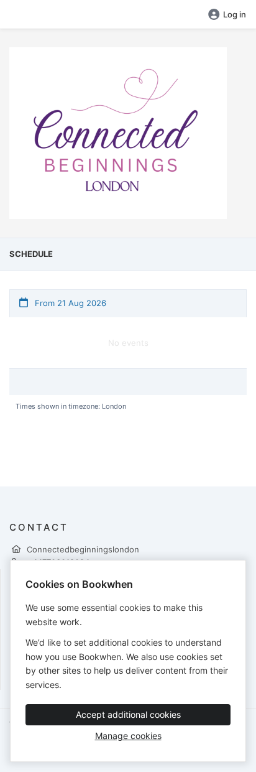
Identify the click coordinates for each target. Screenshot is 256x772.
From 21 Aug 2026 (69, 303)
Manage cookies (128, 735)
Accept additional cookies (128, 714)
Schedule (31, 254)
